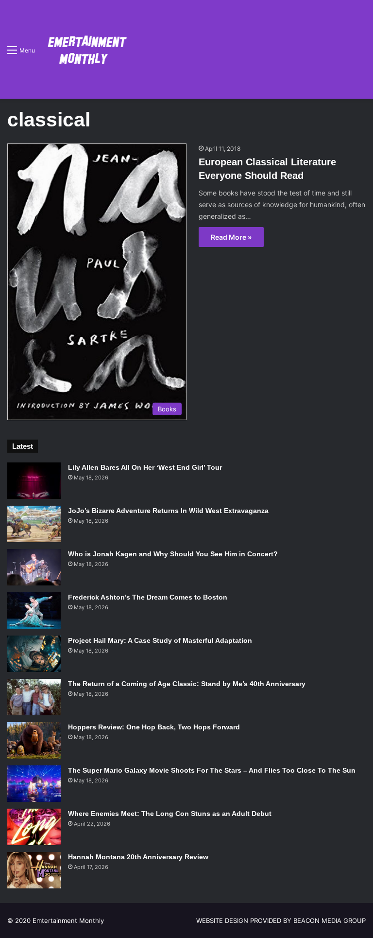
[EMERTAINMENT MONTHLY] (84, 49)
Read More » (231, 237)
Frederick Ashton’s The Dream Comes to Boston (147, 597)
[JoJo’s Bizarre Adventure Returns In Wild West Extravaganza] (34, 524)
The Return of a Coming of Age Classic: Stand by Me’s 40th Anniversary (186, 684)
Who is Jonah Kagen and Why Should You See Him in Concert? (173, 554)
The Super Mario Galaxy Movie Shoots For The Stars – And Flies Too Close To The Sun (212, 770)
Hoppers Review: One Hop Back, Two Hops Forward (154, 727)
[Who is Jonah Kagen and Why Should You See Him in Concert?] (34, 567)
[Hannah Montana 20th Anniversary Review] (34, 870)
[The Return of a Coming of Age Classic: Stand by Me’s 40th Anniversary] (34, 697)
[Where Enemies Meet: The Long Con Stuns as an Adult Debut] (34, 827)
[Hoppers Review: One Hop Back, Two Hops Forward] (34, 740)
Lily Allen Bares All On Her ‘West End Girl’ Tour (145, 467)
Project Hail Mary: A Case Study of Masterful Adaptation (160, 640)
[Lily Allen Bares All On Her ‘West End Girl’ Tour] (34, 480)
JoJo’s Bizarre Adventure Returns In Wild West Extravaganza (168, 510)
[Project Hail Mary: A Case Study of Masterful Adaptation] (34, 654)
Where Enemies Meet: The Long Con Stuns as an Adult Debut (169, 813)
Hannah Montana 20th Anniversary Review (138, 857)
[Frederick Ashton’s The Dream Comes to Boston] (34, 610)
